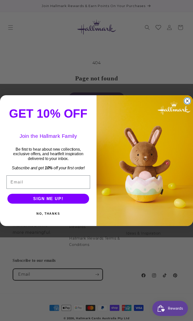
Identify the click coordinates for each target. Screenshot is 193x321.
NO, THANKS (48, 213)
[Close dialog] (187, 101)
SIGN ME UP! (48, 198)
